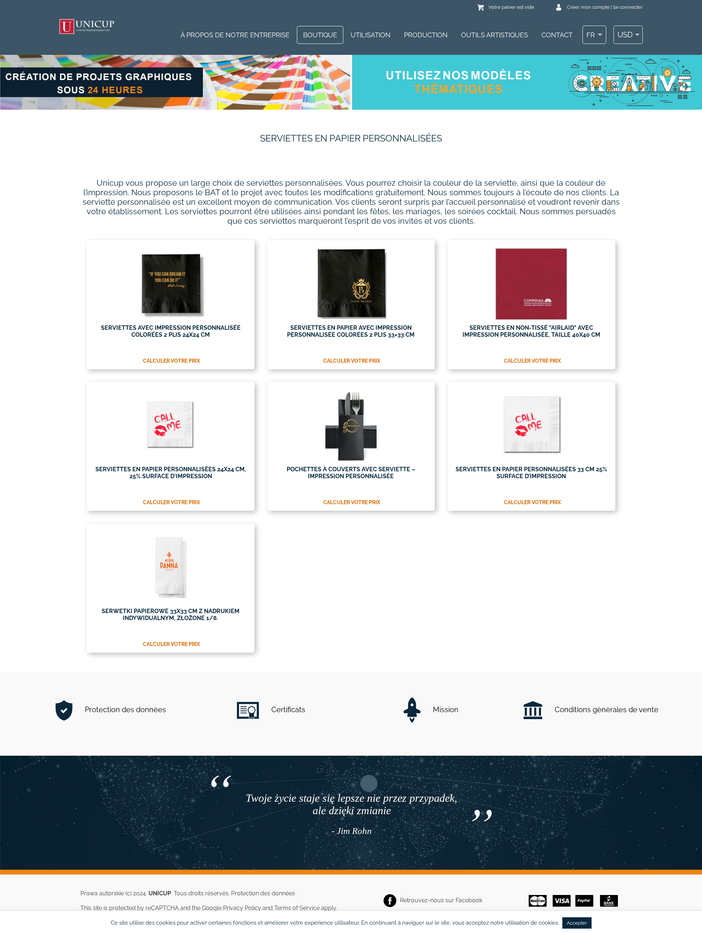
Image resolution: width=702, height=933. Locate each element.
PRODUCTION (426, 35)
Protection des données (124, 709)
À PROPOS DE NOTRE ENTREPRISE (235, 35)
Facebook (469, 900)
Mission (444, 709)
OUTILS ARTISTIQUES (494, 35)
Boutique (320, 35)
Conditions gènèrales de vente (605, 709)
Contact (557, 35)
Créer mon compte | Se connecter (605, 7)
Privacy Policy (242, 907)
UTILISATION (370, 35)
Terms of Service (297, 907)
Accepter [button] (577, 923)
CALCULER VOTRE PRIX (171, 361)
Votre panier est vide (511, 7)
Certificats (287, 709)
